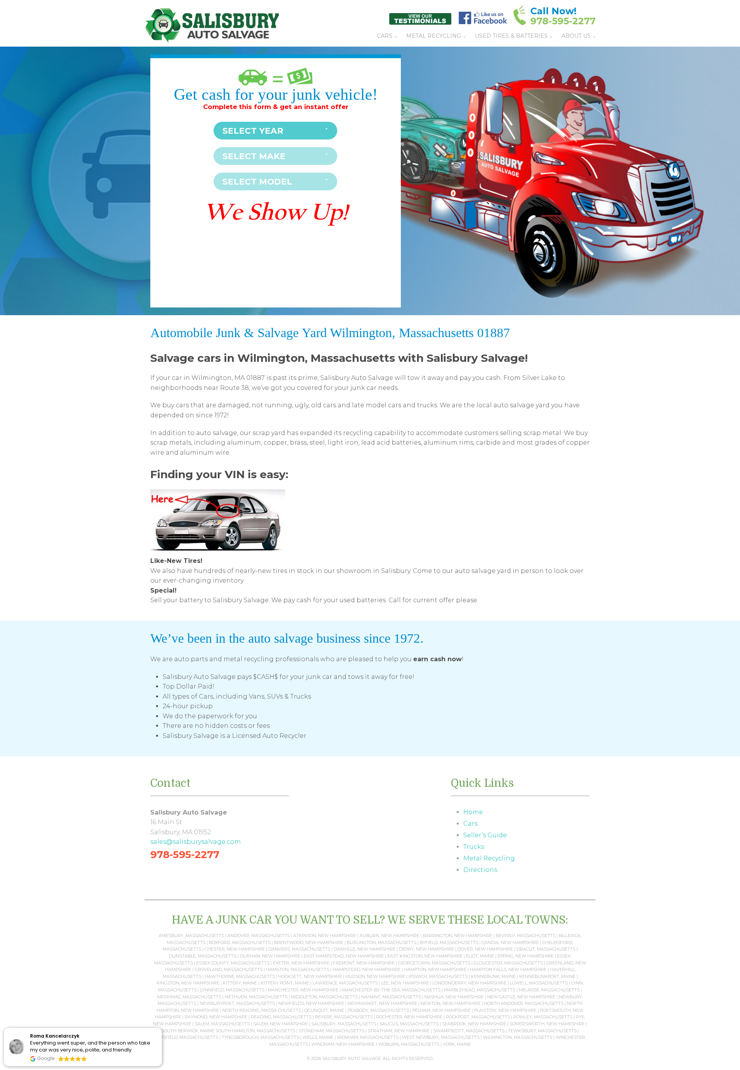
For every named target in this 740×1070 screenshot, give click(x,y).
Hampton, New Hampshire (435, 969)
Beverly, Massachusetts (525, 935)
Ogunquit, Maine (324, 1010)
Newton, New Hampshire (450, 1003)
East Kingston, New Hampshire (424, 956)
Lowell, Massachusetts (539, 983)
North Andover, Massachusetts (523, 1003)
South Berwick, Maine (187, 1030)
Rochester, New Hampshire (409, 1017)
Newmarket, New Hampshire (382, 1003)
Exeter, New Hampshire (301, 963)
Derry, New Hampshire (426, 949)
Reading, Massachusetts (281, 1017)
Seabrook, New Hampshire (474, 1023)
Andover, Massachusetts (258, 935)
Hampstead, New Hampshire (366, 969)
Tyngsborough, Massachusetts (260, 1037)
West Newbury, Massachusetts (440, 1037)
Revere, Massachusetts (344, 1017)
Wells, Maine (318, 1037)
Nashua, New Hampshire (454, 996)
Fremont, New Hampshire (364, 963)
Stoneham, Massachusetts (331, 1030)
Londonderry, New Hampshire (469, 983)
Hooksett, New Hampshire (310, 976)
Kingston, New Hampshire (187, 983)
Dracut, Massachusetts (545, 949)
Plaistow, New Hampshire (505, 1010)
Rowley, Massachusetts (542, 1017)
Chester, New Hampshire (235, 949)
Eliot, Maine (480, 956)
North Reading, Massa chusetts (261, 1010)
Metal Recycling (433, 35)
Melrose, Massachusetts (549, 990)
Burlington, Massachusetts (381, 942)
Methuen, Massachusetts (256, 996)
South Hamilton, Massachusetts (255, 1030)
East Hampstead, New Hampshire (344, 956)
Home (473, 812)
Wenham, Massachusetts (368, 1037)
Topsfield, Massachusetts (186, 1037)
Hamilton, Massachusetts (297, 969)
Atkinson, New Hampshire (324, 935)
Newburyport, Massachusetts (237, 1003)
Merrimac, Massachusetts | (191, 996)
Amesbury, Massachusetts (191, 935)
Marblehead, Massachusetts (479, 990)
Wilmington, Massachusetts (517, 1037)
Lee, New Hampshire (405, 983)
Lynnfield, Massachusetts (232, 990)
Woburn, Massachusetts (408, 1044)
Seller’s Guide (485, 835)
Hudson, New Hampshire (375, 976)
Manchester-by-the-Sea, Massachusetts (391, 990)
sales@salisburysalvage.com (195, 841)
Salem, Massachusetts (222, 1023)
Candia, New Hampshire (510, 942)
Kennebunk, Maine (493, 976)
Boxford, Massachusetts (240, 942)
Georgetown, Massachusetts (434, 963)
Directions (480, 869)
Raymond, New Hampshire (216, 1017)
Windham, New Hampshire (343, 1044)
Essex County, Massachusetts (232, 963)
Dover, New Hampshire (485, 949)
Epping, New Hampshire (525, 956)
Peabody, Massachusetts (378, 1010)
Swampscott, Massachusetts (469, 1030)
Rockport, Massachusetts (478, 1017)
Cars (384, 35)
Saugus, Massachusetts (409, 1023)
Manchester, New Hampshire (303, 990)
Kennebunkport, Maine (547, 976)
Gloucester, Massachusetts (508, 963)
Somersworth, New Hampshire (547, 1023)
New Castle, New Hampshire (521, 996)
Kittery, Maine (240, 983)
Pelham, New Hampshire (441, 1010)
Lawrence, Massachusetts (345, 983)
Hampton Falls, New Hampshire (508, 969)
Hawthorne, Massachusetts (240, 976)
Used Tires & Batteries (511, 35)
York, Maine (457, 1044)
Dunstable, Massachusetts (202, 956)
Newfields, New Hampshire (311, 1003)
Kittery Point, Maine (285, 983)
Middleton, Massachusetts (324, 996)
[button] (161, 1028)
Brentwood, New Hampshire (308, 942)
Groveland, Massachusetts (228, 969)
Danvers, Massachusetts (299, 949)
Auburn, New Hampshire (389, 935)
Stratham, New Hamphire (399, 1030)
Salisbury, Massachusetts (343, 1023)
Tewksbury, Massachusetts (542, 1030)
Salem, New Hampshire (280, 1023)
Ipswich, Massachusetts (438, 976)
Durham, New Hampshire (270, 956)
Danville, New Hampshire (364, 949)
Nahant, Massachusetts (391, 996)
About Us (576, 35)
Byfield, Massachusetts (449, 942)
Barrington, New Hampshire (457, 935)
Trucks (473, 846)
